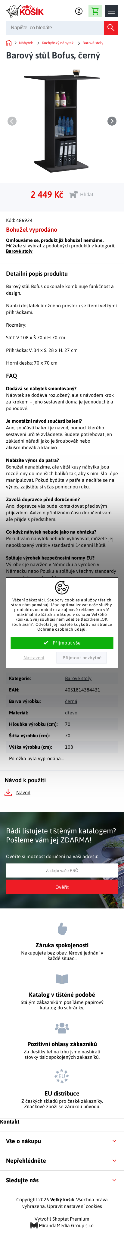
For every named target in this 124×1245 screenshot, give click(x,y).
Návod (23, 792)
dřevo (71, 712)
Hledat (111, 28)
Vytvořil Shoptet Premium (62, 1218)
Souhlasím (62, 643)
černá (71, 701)
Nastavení (34, 657)
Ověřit (62, 887)
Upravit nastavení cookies (74, 1206)
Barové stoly (19, 251)
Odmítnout (81, 657)
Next (111, 121)
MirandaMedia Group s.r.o (66, 1225)
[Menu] (111, 11)
